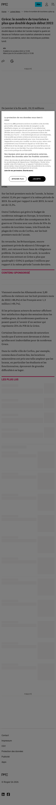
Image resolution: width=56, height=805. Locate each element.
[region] (28, 148)
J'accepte (37, 179)
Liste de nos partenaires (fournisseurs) (18, 171)
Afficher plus (18, 179)
